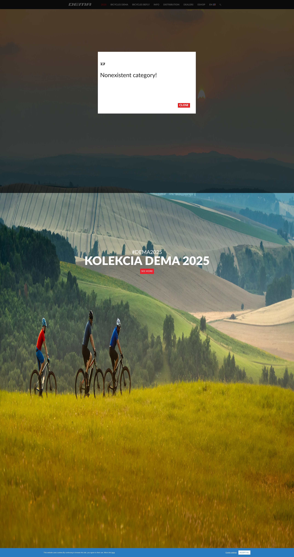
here (113, 552)
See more (147, 271)
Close (184, 105)
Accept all (244, 552)
